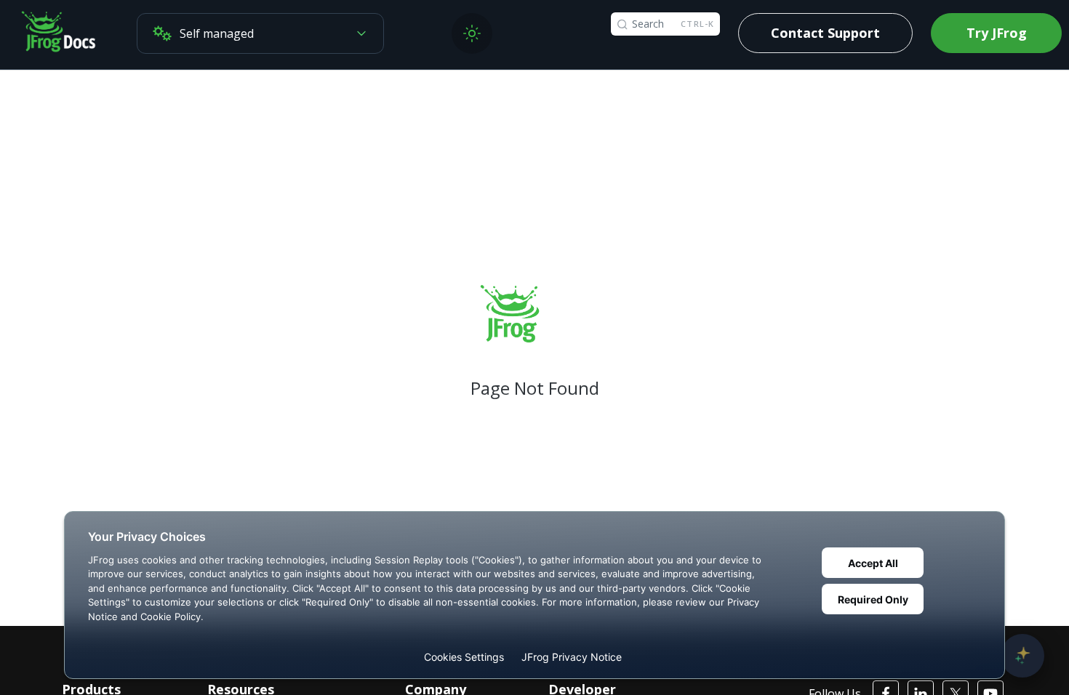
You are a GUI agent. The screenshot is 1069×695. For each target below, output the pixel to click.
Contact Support (825, 32)
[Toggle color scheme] (472, 33)
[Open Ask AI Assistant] (1022, 656)
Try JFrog (996, 32)
